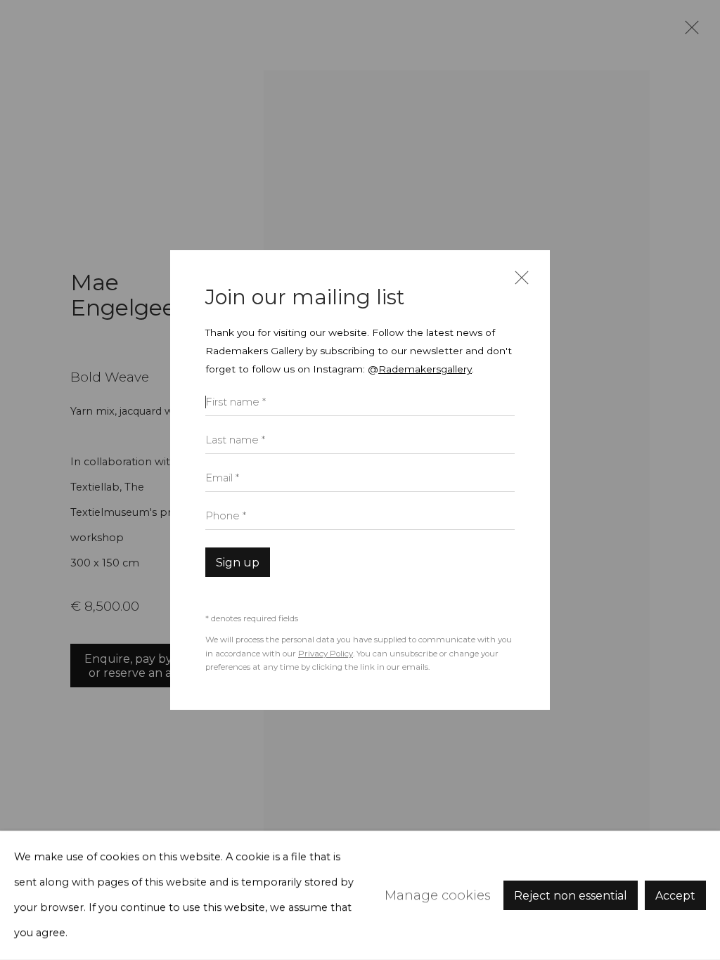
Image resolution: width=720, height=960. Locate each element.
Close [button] (518, 284)
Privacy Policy (325, 654)
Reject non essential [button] (570, 895)
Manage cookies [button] (438, 895)
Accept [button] (675, 895)
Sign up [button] (237, 562)
